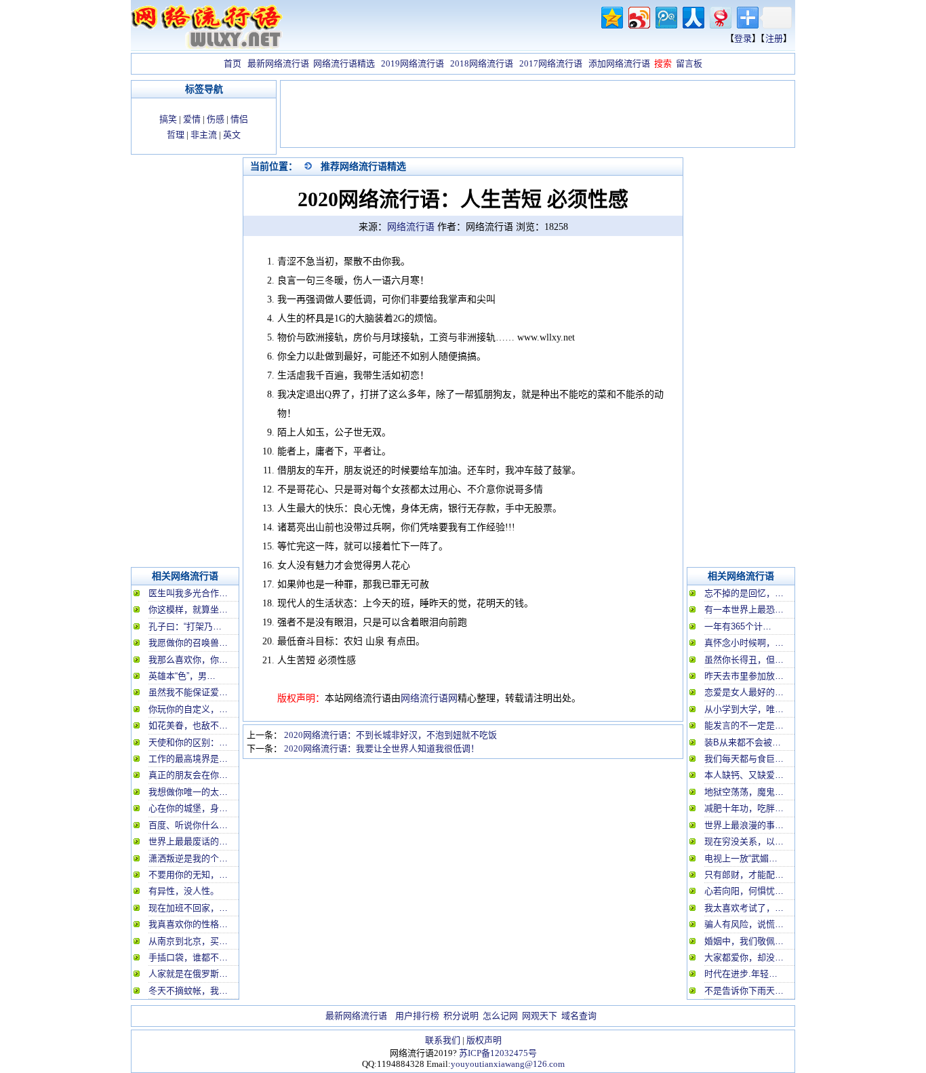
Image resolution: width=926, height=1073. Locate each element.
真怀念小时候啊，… (744, 643)
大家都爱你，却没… (744, 957)
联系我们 (442, 1040)
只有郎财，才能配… (744, 875)
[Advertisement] (537, 115)
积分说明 (461, 1016)
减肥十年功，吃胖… (744, 808)
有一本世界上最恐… (744, 609)
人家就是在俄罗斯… (188, 974)
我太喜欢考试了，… (744, 908)
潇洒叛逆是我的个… (188, 858)
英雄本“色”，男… (182, 676)
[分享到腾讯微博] (665, 15)
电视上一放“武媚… (741, 858)
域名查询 (579, 1016)
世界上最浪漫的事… (744, 825)
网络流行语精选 (344, 63)
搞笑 (168, 119)
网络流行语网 (429, 698)
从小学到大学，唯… (744, 709)
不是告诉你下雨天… (744, 991)
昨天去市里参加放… (744, 676)
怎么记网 (500, 1016)
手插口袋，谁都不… (188, 957)
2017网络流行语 (550, 63)
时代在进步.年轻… (741, 974)
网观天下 (539, 1016)
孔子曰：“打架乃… (185, 626)
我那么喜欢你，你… (188, 660)
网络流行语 (411, 227)
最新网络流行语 (278, 63)
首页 (232, 63)
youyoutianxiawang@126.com (508, 1064)
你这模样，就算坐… (188, 609)
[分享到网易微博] (719, 15)
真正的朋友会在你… (188, 775)
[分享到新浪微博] (638, 15)
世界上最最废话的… (188, 841)
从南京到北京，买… (188, 941)
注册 (774, 38)
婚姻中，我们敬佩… (744, 941)
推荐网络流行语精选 (363, 166)
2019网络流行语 (412, 63)
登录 (743, 38)
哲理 (175, 135)
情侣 (239, 119)
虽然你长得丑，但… (744, 660)
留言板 (689, 63)
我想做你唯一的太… (188, 792)
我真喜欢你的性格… (188, 924)
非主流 (203, 135)
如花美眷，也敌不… (188, 725)
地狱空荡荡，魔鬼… (744, 792)
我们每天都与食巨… (744, 759)
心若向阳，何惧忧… (744, 891)
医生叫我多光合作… (188, 593)
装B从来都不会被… (742, 742)
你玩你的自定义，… (188, 709)
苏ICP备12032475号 (498, 1053)
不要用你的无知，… (188, 875)
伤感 (215, 119)
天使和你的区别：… (188, 742)
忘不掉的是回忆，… (744, 593)
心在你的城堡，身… (188, 808)
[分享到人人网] (692, 15)
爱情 (192, 119)
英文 (232, 135)
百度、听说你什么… (188, 825)
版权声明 (484, 1040)
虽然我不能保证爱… (188, 692)
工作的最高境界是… (188, 759)
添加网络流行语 (619, 63)
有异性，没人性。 (183, 891)
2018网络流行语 (481, 63)
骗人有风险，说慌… (744, 924)
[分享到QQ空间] (611, 15)
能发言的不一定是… (744, 725)
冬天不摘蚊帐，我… (188, 991)
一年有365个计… (737, 626)
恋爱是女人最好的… (744, 692)
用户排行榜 (417, 1016)
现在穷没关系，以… (744, 841)
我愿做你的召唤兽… (188, 643)
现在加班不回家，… (188, 908)
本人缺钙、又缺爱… (744, 775)
